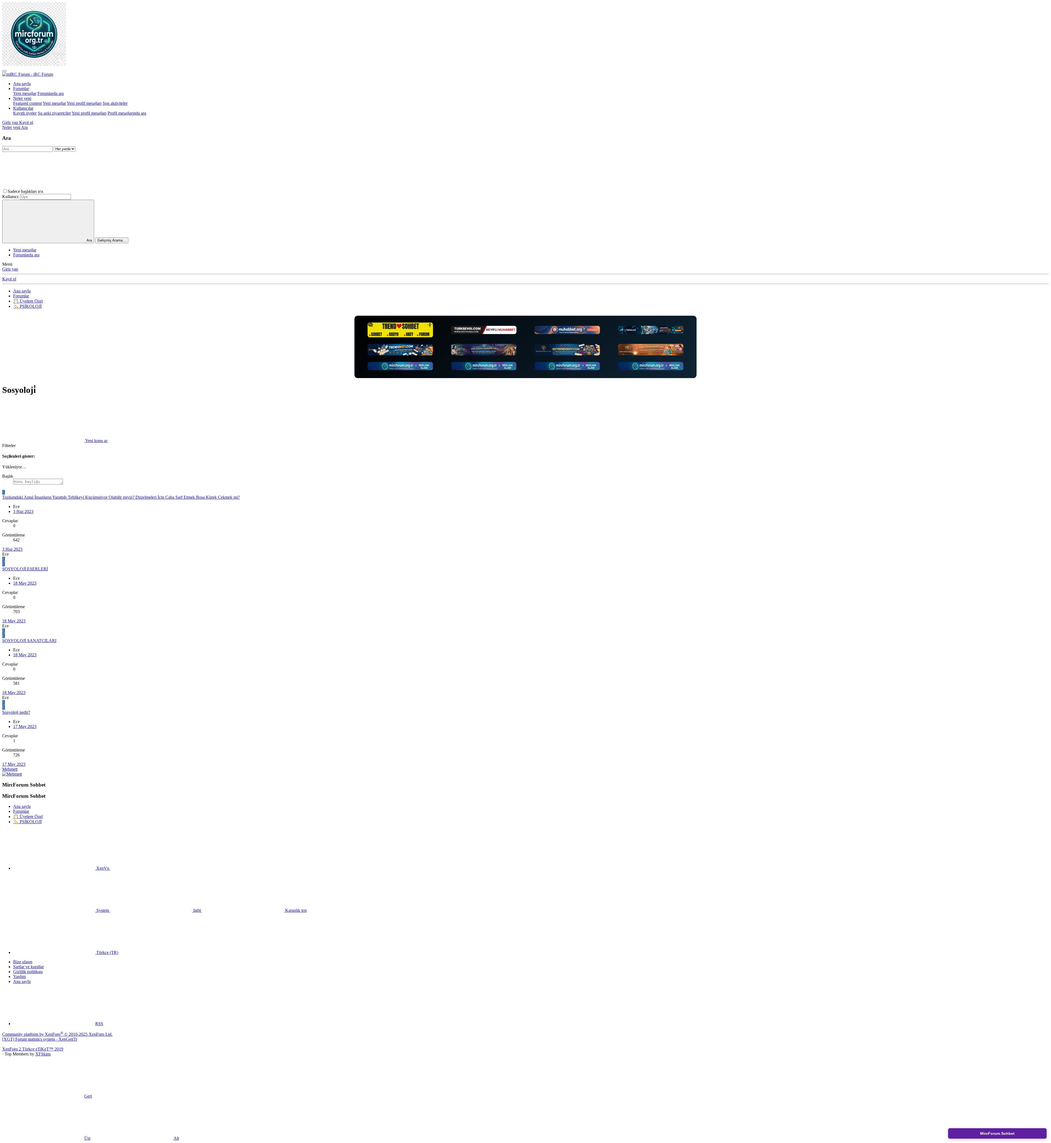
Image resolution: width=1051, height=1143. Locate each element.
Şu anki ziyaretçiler (54, 113)
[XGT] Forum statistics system (39, 1039)
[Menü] (4, 71)
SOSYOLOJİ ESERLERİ (25, 569)
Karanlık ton (295, 910)
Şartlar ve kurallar (28, 966)
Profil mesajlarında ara (127, 113)
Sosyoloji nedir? (16, 712)
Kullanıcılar (23, 108)
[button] (85, 191)
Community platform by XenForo (57, 1034)
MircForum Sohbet (997, 1133)
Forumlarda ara (50, 93)
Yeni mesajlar (24, 93)
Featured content (27, 103)
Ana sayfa (22, 83)
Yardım (19, 976)
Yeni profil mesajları (84, 103)
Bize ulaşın (22, 961)
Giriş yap (10, 269)
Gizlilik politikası (28, 971)
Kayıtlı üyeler (25, 113)
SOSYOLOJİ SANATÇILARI (29, 640)
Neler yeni (22, 98)
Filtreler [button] (9, 445)
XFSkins (43, 1054)
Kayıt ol (9, 279)
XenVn (102, 868)
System (102, 910)
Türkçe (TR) (106, 952)
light (197, 910)
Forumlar (21, 88)
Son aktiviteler (115, 103)
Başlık (7, 476)
